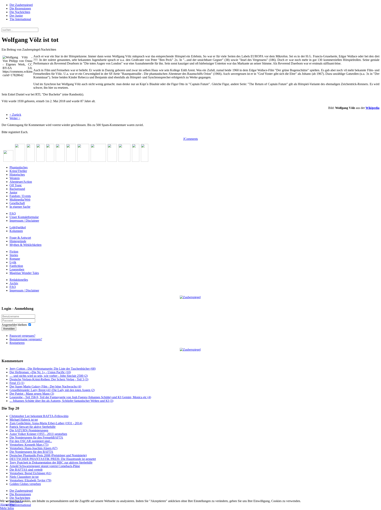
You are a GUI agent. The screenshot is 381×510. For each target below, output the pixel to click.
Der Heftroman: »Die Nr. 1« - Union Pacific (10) (40, 372)
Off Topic (16, 185)
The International (20, 19)
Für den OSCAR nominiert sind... (31, 441)
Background (17, 189)
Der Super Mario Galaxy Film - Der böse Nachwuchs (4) (45, 386)
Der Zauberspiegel (21, 5)
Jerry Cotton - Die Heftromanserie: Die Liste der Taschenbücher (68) (53, 368)
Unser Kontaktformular (24, 217)
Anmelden (9, 328)
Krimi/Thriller (18, 171)
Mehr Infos (7, 508)
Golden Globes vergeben (25, 484)
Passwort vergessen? (22, 335)
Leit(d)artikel (18, 227)
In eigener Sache (20, 206)
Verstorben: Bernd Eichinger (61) (30, 473)
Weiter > (15, 118)
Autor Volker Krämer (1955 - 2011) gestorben (38, 434)
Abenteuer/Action (21, 181)
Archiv (14, 283)
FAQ (13, 213)
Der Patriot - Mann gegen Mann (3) (32, 393)
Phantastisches (19, 167)
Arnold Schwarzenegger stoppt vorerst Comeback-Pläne (45, 466)
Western (15, 178)
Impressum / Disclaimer (24, 220)
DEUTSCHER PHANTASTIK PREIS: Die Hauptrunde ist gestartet (53, 459)
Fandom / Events (20, 196)
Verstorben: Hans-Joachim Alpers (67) (33, 448)
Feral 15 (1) (17, 383)
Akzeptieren (7, 504)
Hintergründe (18, 241)
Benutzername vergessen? (26, 339)
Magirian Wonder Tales (24, 273)
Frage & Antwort (20, 237)
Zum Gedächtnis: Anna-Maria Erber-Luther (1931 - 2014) (46, 423)
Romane (15, 258)
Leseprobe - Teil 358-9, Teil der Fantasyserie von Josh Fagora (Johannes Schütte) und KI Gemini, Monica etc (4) (80, 397)
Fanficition (16, 266)
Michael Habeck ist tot (24, 419)
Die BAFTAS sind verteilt (26, 469)
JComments (190, 138)
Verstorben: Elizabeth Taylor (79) (30, 480)
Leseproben (17, 269)
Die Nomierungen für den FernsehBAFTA (36, 437)
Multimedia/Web (20, 199)
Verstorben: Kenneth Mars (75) (29, 444)
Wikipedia (372, 108)
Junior (13, 192)
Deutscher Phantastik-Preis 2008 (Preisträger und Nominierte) (48, 455)
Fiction (14, 251)
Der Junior (16, 15)
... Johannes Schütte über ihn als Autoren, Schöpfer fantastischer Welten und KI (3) (61, 400)
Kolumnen (16, 231)
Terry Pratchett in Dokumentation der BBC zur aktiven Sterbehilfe (51, 462)
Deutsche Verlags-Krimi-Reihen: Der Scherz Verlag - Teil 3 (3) (49, 379)
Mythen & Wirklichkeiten (25, 244)
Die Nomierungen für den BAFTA (31, 451)
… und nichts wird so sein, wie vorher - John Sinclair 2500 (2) (49, 375)
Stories (14, 255)
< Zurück (15, 114)
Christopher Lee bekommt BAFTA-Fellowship (39, 416)
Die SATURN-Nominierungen (29, 430)
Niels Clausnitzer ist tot (24, 476)
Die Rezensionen (20, 8)
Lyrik (13, 262)
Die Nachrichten (20, 12)
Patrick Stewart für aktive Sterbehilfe (33, 426)
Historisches (17, 174)
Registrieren (17, 342)
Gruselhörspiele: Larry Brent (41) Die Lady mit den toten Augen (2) (52, 390)
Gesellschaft (17, 203)
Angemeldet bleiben (14, 324)
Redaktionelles (19, 279)
